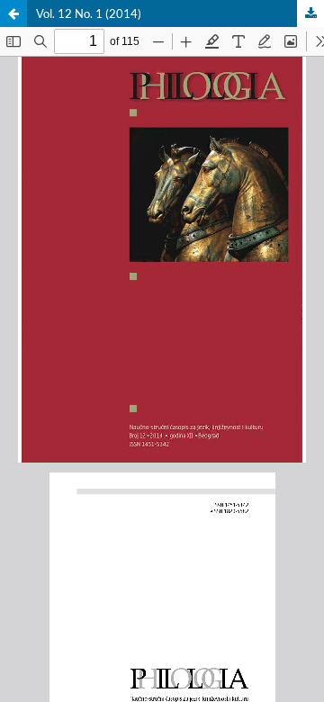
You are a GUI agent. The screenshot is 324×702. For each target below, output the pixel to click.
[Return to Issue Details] (13, 13)
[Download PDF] (310, 13)
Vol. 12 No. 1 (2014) (88, 13)
